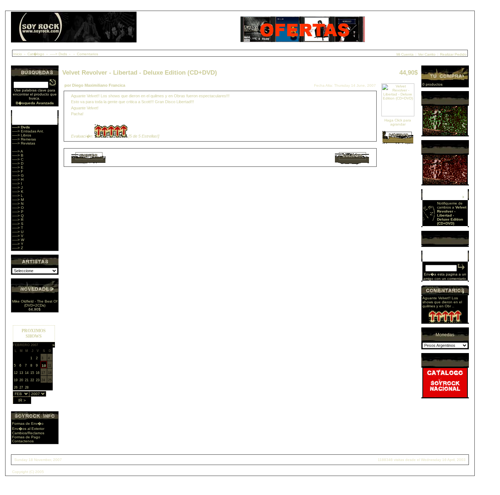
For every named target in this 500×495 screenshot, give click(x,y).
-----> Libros (21, 135)
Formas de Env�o (28, 423)
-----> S (17, 224)
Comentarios (87, 54)
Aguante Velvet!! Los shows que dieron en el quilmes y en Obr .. (442, 302)
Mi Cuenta (405, 54)
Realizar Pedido (453, 54)
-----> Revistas (23, 143)
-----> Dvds (58, 54)
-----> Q (18, 216)
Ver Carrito (427, 54)
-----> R (17, 220)
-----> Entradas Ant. (28, 131)
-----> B (17, 155)
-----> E (17, 167)
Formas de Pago (26, 437)
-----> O (18, 208)
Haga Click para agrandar (397, 122)
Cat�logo (35, 54)
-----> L (17, 196)
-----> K (17, 192)
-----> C (17, 159)
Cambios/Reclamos (28, 433)
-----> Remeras (24, 139)
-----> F (17, 171)
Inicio (17, 54)
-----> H (17, 179)
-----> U (17, 232)
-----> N (17, 204)
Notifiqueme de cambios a (451, 213)
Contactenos (23, 441)
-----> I (17, 183)
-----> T (17, 228)
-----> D (17, 163)
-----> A (17, 151)
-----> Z (17, 248)
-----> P (17, 212)
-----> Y (17, 244)
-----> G (18, 175)
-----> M (18, 200)
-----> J (17, 187)
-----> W (18, 240)
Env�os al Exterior (28, 429)
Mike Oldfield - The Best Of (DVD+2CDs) (34, 303)
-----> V (17, 236)
